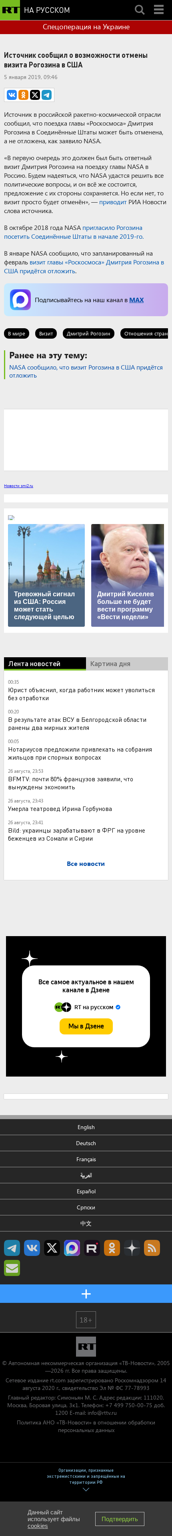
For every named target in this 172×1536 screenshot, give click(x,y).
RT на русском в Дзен (132, 1248)
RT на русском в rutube (92, 1248)
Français (86, 1159)
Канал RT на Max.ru (72, 1248)
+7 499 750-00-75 (128, 1405)
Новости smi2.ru (18, 485)
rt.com (58, 1380)
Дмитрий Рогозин (88, 333)
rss (152, 1248)
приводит (113, 201)
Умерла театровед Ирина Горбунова (60, 808)
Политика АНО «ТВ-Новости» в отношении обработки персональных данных (86, 1426)
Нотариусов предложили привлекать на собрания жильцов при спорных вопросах (80, 753)
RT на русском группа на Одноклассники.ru (112, 1248)
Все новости (86, 863)
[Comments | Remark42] (86, 439)
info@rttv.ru (102, 1412)
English (86, 1127)
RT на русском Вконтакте (32, 1248)
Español (86, 1191)
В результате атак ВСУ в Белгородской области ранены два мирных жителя (77, 723)
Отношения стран (146, 333)
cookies (38, 1525)
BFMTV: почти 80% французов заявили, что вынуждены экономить (70, 782)
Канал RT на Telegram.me (12, 1248)
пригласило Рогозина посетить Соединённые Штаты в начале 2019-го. (74, 231)
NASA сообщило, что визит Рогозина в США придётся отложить (86, 371)
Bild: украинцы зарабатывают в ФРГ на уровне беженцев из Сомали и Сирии (76, 834)
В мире (16, 333)
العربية (86, 1175)
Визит (46, 333)
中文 (86, 1223)
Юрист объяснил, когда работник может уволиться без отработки (81, 693)
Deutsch (86, 1143)
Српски (86, 1207)
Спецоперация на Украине (86, 26)
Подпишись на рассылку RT (12, 1268)
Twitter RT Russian (52, 1248)
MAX (136, 299)
